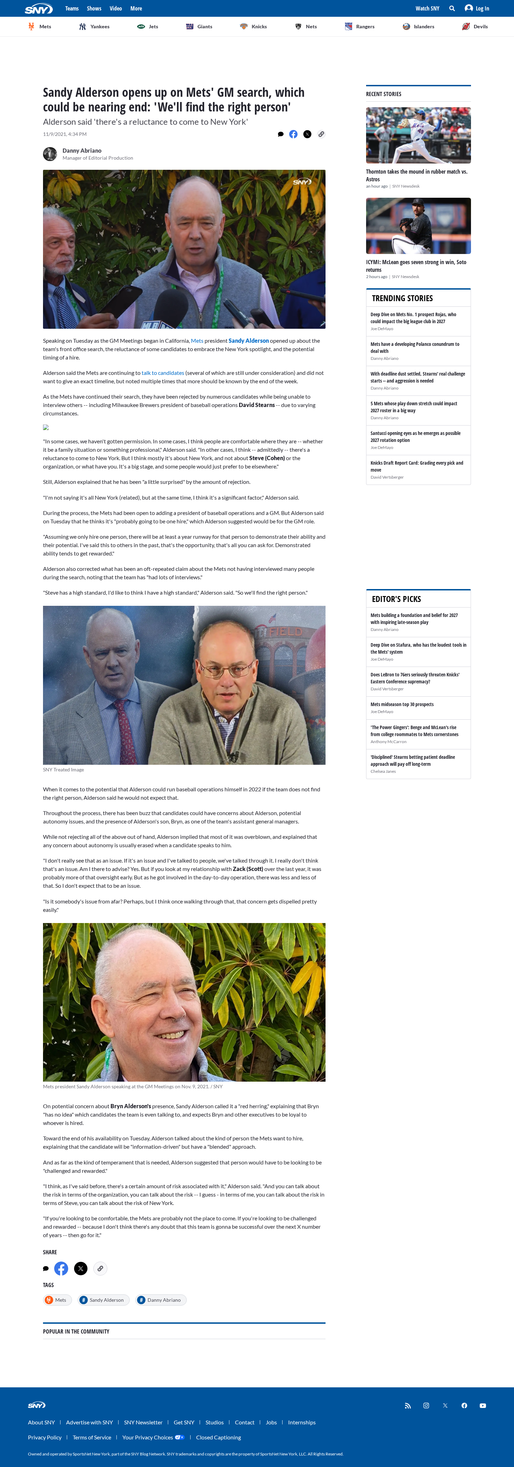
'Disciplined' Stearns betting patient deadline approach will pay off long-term (413, 760)
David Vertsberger (387, 477)
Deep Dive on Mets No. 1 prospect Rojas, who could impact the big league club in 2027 (413, 318)
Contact (245, 1422)
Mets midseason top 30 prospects (402, 704)
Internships (302, 1422)
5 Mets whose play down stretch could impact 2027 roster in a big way (414, 407)
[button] (477, 8)
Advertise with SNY (89, 1422)
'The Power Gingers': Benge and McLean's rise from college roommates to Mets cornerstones (414, 731)
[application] (184, 249)
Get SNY (184, 1422)
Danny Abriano (385, 358)
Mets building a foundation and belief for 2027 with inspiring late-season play (414, 618)
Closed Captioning (218, 1437)
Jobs (271, 1422)
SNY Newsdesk (406, 186)
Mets (198, 340)
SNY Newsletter (143, 1422)
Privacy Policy (45, 1437)
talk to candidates (163, 372)
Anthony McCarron (389, 741)
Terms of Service (92, 1437)
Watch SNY (428, 8)
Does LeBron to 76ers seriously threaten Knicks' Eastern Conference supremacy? (415, 678)
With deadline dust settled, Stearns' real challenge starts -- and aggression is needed (418, 377)
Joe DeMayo (382, 328)
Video (116, 8)
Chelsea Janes (383, 771)
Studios (215, 1422)
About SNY (41, 1422)
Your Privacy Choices (147, 1437)
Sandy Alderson (249, 340)
